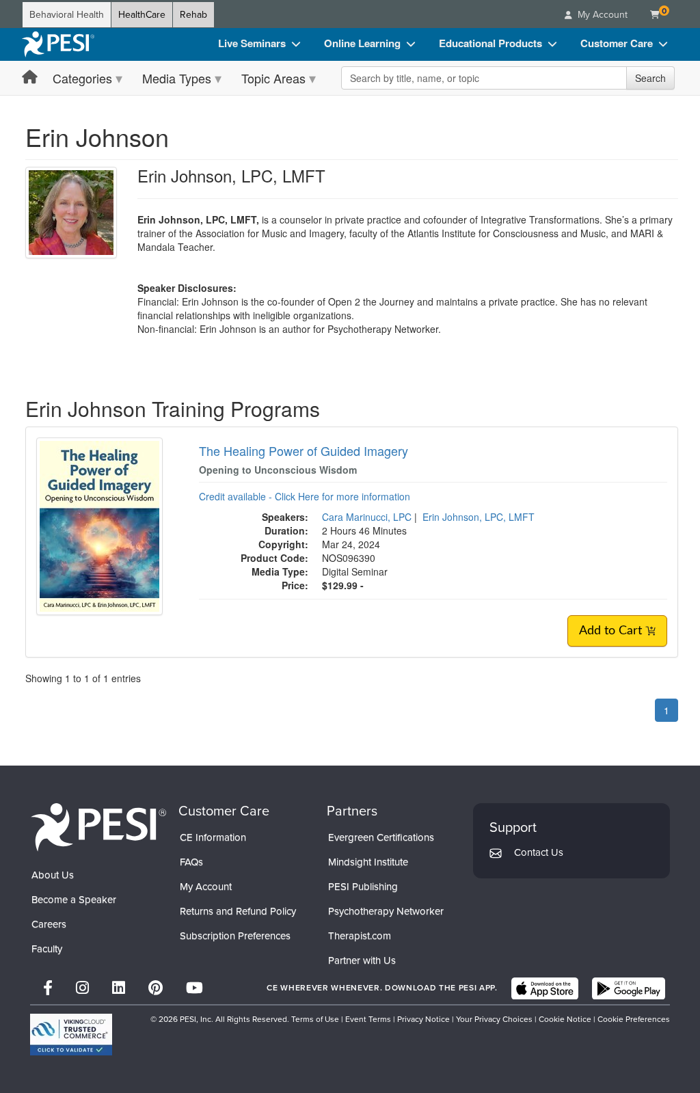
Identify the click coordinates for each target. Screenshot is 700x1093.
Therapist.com (359, 935)
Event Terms (368, 1019)
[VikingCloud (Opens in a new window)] (71, 1034)
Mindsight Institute (368, 861)
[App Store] (544, 988)
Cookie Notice (565, 1019)
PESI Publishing (363, 886)
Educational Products (490, 43)
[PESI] (98, 827)
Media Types (176, 78)
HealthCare (141, 15)
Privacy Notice (423, 1019)
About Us (52, 874)
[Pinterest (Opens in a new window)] (155, 988)
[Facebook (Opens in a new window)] (48, 988)
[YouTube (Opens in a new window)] (194, 988)
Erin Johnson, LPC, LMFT (478, 517)
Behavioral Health (66, 15)
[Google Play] (628, 988)
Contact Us (538, 852)
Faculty (46, 948)
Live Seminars (252, 43)
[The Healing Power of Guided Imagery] (99, 525)
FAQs (191, 861)
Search (650, 78)
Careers (48, 924)
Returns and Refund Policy (238, 911)
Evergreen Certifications (381, 837)
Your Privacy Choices (494, 1019)
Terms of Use (315, 1019)
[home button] (30, 77)
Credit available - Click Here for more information (304, 496)
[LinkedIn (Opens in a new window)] (119, 988)
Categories (82, 78)
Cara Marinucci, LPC (367, 517)
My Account (206, 886)
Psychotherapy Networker (386, 911)
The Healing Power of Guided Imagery (303, 450)
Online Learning (362, 43)
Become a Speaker (73, 899)
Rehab (193, 15)
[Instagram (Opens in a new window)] (82, 988)
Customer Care (616, 43)
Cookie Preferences (633, 1019)
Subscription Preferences (235, 935)
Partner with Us (362, 960)
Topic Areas (273, 78)
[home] (58, 44)
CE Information (213, 837)
